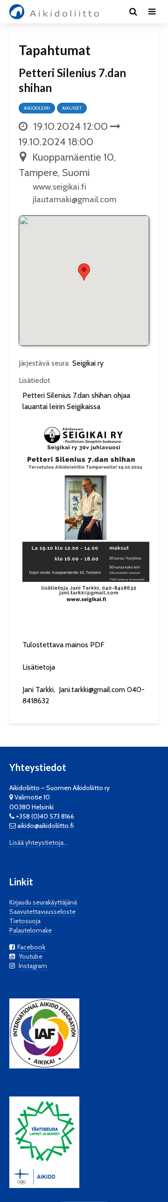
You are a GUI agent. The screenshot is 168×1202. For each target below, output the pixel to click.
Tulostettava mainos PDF (63, 644)
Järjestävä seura (44, 363)
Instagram (33, 966)
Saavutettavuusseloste (42, 911)
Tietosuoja (25, 921)
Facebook (31, 947)
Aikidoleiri (37, 108)
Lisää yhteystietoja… (38, 842)
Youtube (30, 956)
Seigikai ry (88, 363)
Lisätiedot (34, 380)
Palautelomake (30, 930)
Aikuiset (72, 108)
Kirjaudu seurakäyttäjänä (43, 902)
